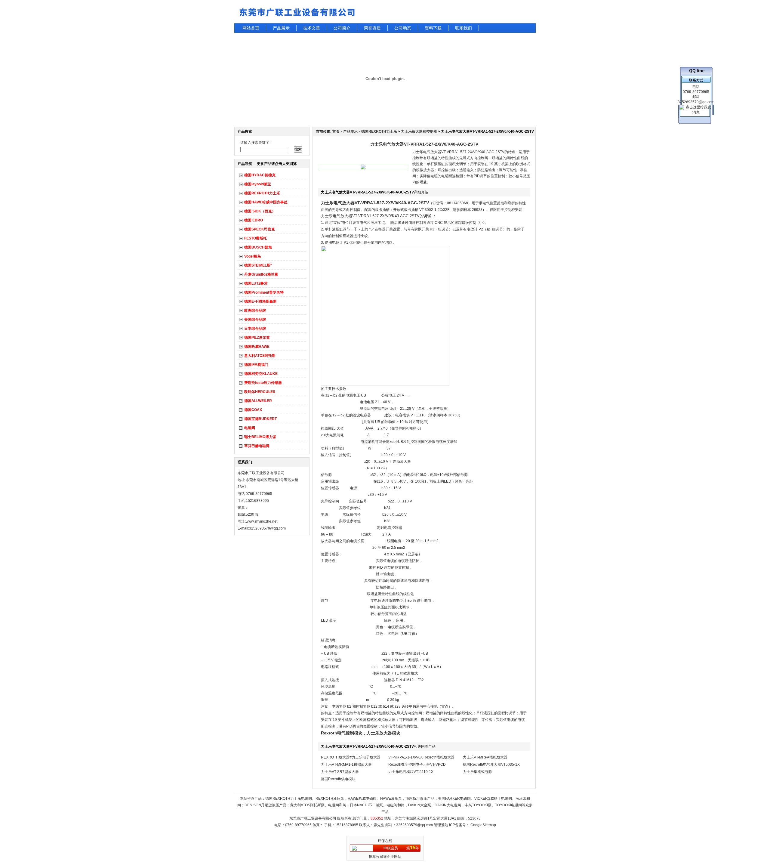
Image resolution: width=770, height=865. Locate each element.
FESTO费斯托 (255, 238)
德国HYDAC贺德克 (260, 175)
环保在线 (385, 841)
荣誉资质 (372, 28)
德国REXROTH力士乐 (262, 193)
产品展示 (281, 28)
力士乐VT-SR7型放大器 (340, 772)
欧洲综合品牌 (255, 310)
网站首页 (250, 28)
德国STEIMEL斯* (258, 265)
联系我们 (463, 28)
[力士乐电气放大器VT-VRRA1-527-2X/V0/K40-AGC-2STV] (363, 168)
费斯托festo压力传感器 (263, 383)
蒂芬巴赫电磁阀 (257, 446)
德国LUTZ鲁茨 (256, 283)
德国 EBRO (253, 220)
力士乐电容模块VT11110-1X (410, 772)
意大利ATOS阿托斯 (260, 356)
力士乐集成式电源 (477, 772)
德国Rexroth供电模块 (338, 779)
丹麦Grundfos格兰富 (261, 274)
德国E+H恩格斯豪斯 (260, 301)
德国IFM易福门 (256, 365)
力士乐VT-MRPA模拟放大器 (485, 757)
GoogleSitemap (483, 825)
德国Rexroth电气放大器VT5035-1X (491, 764)
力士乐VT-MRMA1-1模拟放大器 (346, 764)
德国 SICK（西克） (260, 211)
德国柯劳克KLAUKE (261, 374)
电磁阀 (249, 428)
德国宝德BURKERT (260, 419)
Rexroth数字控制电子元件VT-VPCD (417, 764)
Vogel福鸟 (252, 256)
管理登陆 (441, 825)
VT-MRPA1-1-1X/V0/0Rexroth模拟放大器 (421, 757)
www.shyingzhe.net (261, 521)
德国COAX (253, 410)
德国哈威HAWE (257, 346)
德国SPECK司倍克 (259, 229)
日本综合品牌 (255, 328)
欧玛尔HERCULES (259, 392)
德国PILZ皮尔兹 (257, 337)
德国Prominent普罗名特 (264, 292)
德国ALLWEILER (258, 401)
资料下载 (433, 28)
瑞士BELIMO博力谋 (260, 437)
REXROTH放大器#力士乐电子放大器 (350, 757)
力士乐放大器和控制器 (419, 131)
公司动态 (402, 28)
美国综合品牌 (255, 319)
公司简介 (342, 28)
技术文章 (311, 28)
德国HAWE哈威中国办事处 (266, 202)
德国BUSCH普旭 (258, 247)
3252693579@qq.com (414, 825)
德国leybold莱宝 (257, 184)
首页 (336, 131)
